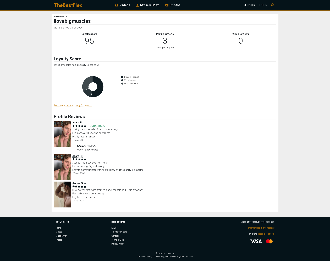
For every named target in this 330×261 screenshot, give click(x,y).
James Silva (79, 183)
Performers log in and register (260, 228)
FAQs (114, 228)
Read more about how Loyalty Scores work (73, 105)
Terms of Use (117, 240)
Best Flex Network (265, 234)
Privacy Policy (117, 243)
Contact (115, 236)
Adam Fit (77, 122)
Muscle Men (149, 5)
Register (249, 5)
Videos (124, 5)
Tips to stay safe (119, 231)
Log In (263, 5)
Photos (174, 5)
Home (58, 228)
